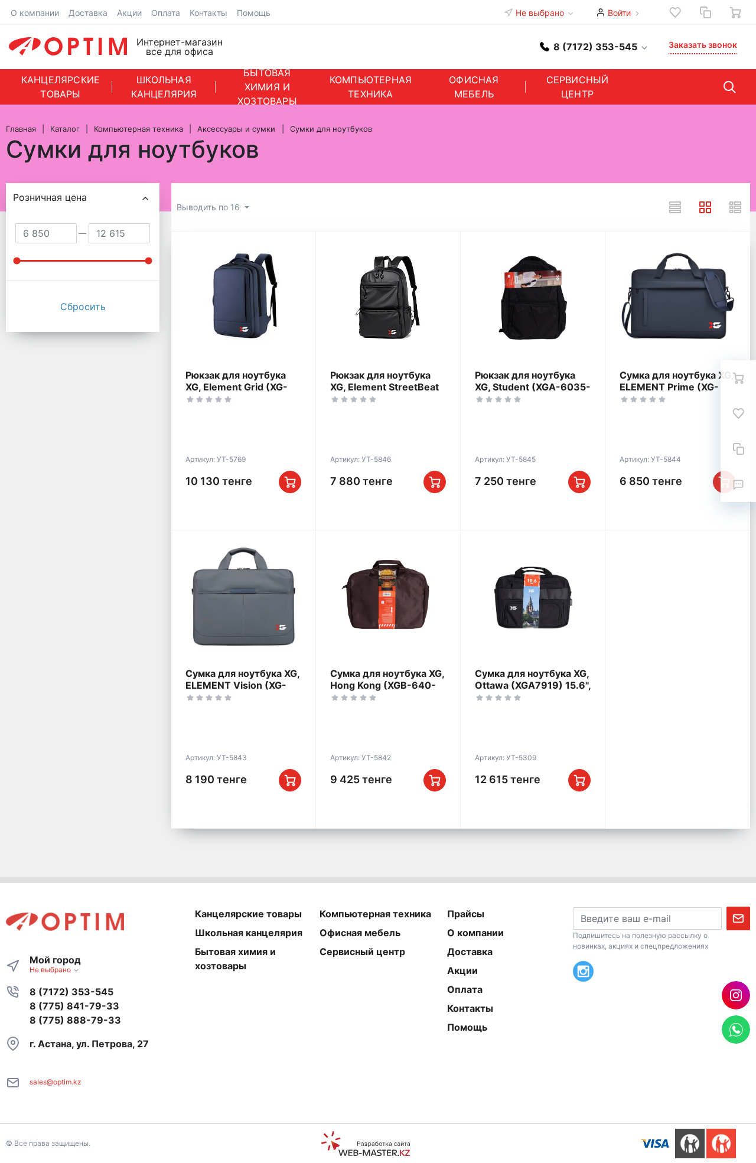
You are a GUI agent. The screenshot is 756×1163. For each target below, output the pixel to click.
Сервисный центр (577, 87)
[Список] (675, 207)
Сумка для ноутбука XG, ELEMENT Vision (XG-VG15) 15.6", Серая (242, 685)
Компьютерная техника (371, 87)
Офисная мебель (473, 87)
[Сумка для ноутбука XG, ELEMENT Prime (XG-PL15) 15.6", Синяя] (677, 298)
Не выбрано (541, 13)
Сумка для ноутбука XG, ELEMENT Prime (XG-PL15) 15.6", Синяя (677, 387)
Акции (129, 13)
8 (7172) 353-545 (71, 992)
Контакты (208, 13)
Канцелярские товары (60, 87)
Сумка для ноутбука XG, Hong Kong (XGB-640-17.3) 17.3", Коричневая (387, 685)
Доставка (88, 13)
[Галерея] (705, 207)
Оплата (165, 13)
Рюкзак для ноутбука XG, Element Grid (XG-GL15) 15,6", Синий (236, 387)
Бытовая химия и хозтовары (267, 87)
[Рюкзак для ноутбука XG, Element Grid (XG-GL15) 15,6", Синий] (243, 298)
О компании (35, 13)
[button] (594, 46)
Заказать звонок (703, 45)
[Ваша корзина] (735, 12)
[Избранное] (675, 12)
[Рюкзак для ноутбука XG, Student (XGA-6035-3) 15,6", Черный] (533, 298)
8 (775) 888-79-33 (75, 1020)
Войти (619, 13)
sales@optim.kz (56, 1081)
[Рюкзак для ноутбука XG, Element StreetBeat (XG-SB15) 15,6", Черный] (388, 298)
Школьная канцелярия (164, 87)
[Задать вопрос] (738, 484)
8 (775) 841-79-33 (74, 1006)
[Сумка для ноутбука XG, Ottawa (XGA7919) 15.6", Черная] (533, 597)
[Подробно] (735, 207)
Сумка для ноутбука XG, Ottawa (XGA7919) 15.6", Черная (533, 685)
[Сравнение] (705, 12)
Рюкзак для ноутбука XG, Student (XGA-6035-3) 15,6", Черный (533, 387)
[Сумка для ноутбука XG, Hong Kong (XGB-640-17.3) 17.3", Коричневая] (388, 597)
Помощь (254, 13)
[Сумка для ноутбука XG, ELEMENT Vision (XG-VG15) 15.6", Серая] (243, 597)
